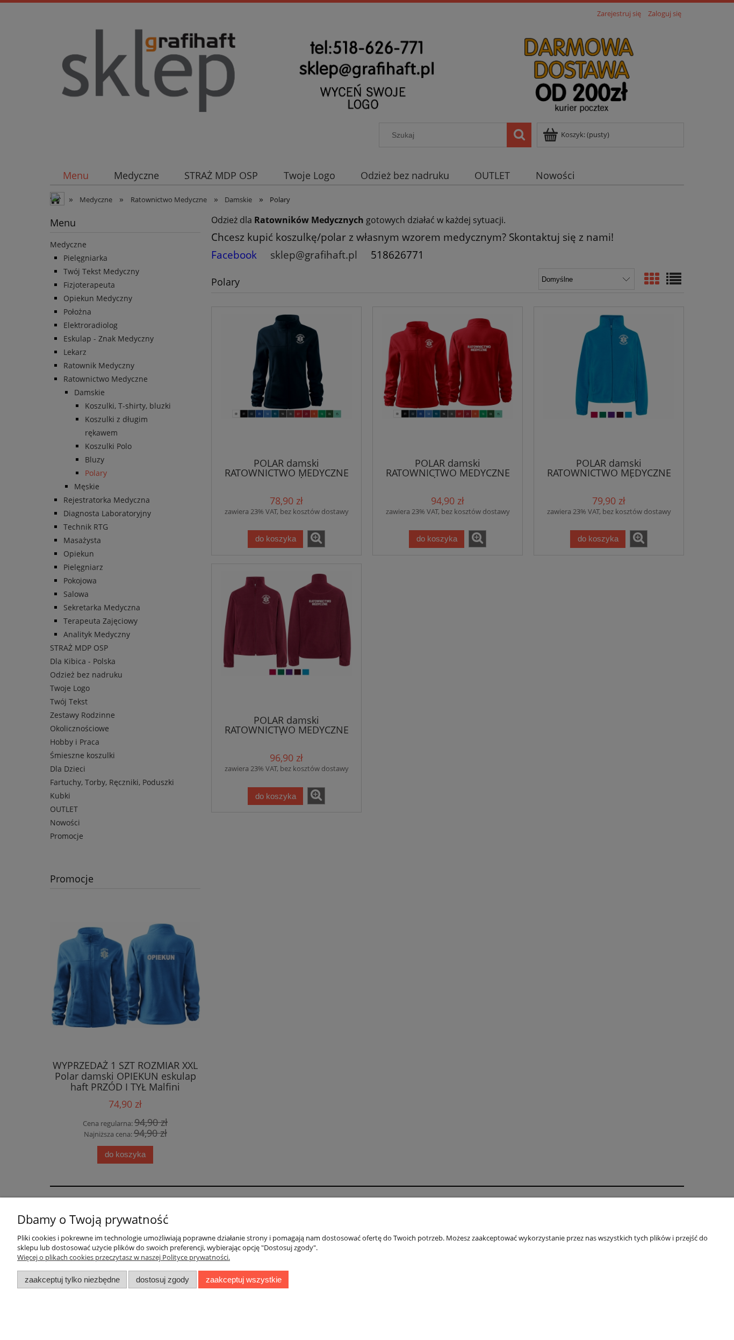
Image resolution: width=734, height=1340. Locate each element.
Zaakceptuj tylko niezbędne (72, 1279)
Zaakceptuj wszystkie (244, 1279)
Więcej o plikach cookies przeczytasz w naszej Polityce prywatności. (123, 1257)
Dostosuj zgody (162, 1279)
